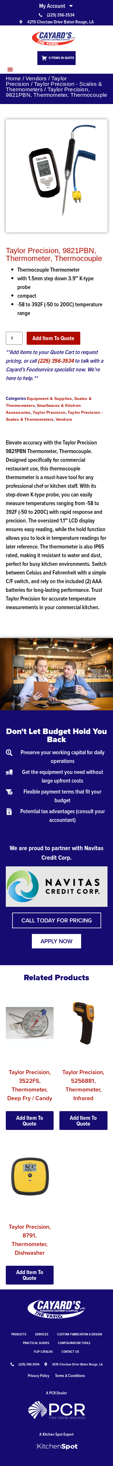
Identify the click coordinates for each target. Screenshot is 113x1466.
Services (41, 1334)
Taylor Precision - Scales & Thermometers (54, 86)
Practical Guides (36, 1342)
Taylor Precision (49, 412)
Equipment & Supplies (49, 398)
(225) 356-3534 (56, 361)
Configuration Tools (74, 1342)
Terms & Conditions (70, 1375)
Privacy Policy (38, 1375)
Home (13, 78)
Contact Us (70, 1351)
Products (18, 1334)
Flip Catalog (43, 1351)
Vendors (36, 78)
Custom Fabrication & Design (79, 1334)
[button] (10, 69)
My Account (52, 6)
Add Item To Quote (53, 338)
